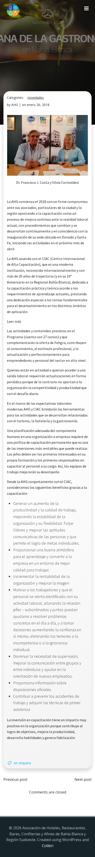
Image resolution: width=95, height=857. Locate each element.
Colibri (47, 845)
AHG (14, 105)
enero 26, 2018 (38, 105)
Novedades (35, 97)
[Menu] (86, 8)
